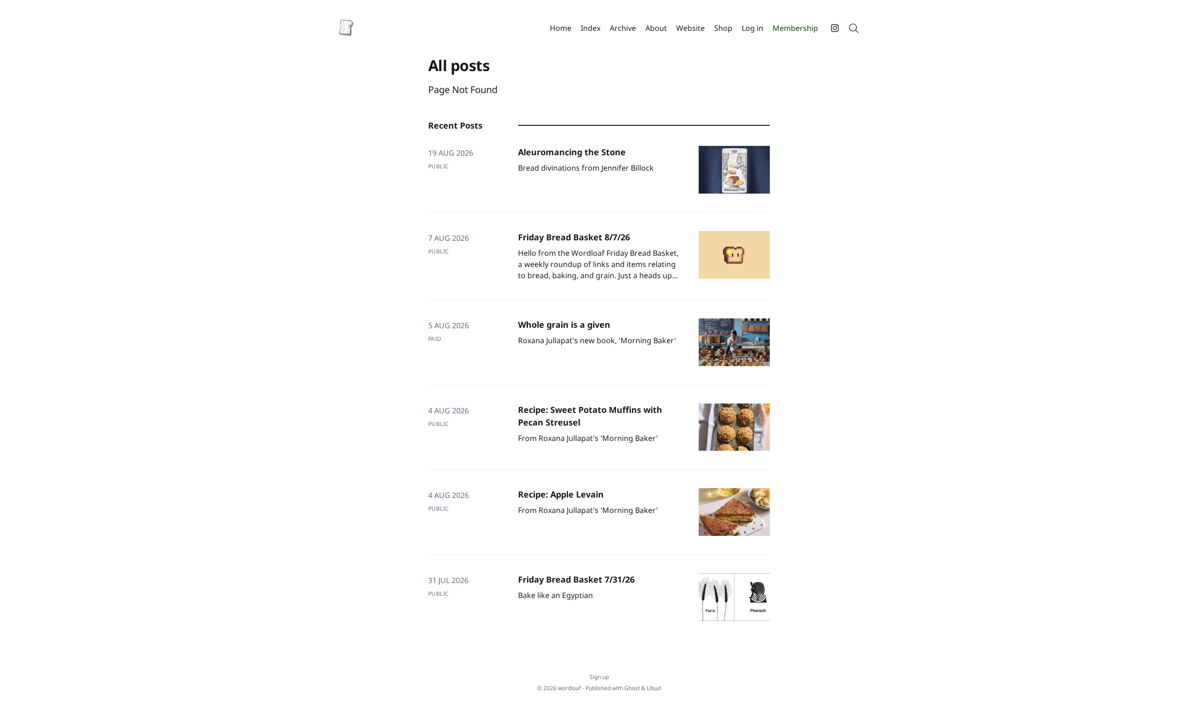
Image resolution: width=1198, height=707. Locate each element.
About (656, 28)
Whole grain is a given (564, 324)
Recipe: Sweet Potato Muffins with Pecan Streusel (590, 416)
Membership (795, 28)
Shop (723, 28)
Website (690, 28)
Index (590, 28)
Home (560, 28)
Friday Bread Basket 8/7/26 (574, 237)
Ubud (654, 688)
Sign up (599, 677)
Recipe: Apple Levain (561, 494)
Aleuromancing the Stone (572, 152)
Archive (623, 28)
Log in (752, 28)
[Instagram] (834, 28)
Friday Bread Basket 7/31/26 (576, 579)
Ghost (632, 688)
